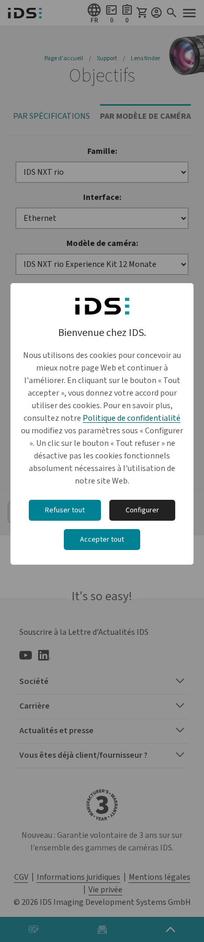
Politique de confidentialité (131, 418)
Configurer (142, 510)
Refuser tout (65, 510)
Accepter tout (102, 539)
